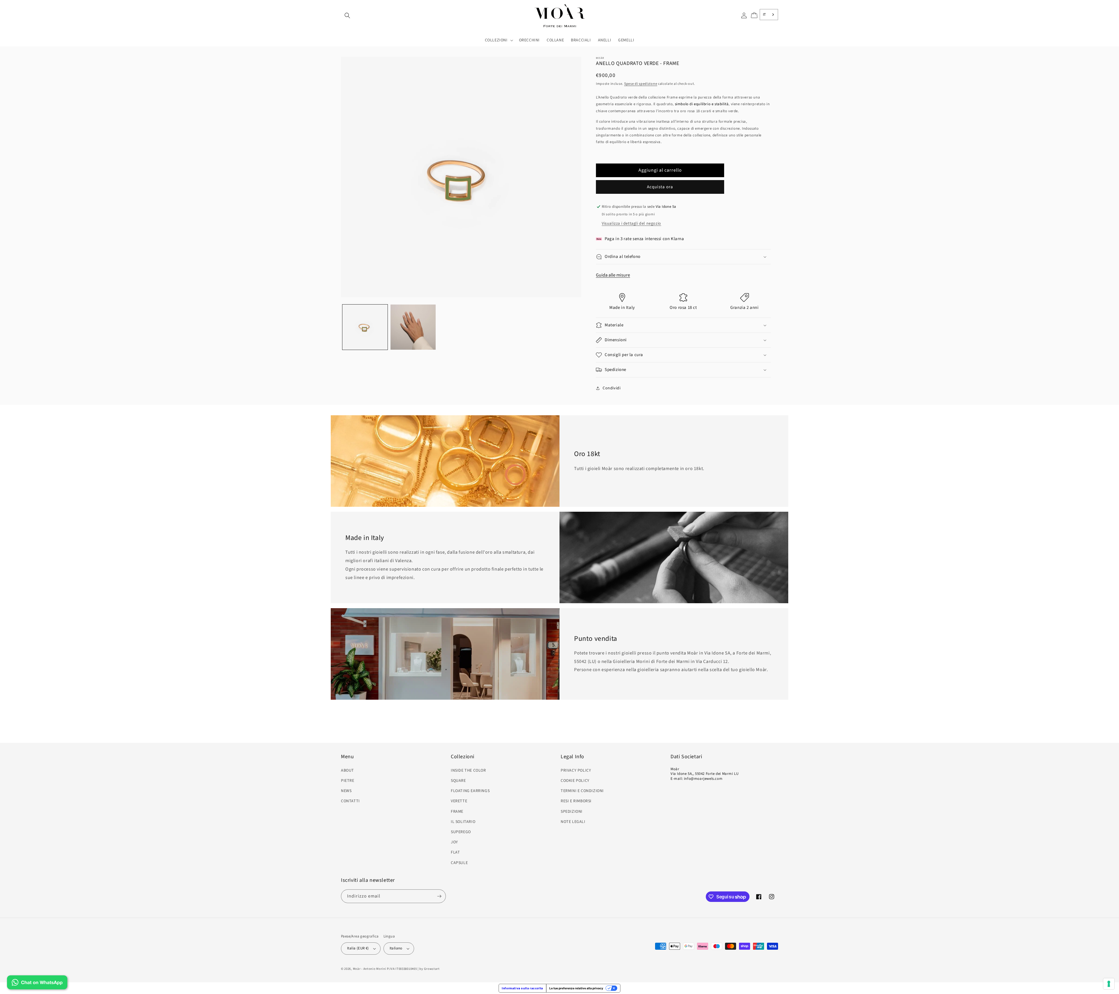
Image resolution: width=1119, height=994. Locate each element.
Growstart (432, 969)
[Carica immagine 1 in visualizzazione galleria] (365, 327)
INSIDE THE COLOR (468, 770)
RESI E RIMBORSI (576, 801)
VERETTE (459, 801)
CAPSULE (459, 863)
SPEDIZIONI (572, 811)
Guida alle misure (613, 275)
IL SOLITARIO (463, 822)
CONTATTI (350, 801)
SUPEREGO (461, 832)
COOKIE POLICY (575, 781)
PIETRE (347, 781)
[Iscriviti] (439, 896)
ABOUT (347, 770)
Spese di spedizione (640, 83)
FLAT (455, 852)
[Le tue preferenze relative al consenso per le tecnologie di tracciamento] (1108, 983)
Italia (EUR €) (358, 948)
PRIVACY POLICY (576, 770)
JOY (454, 842)
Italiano (396, 948)
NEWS (346, 791)
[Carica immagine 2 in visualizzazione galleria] (413, 327)
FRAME (457, 811)
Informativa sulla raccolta (522, 988)
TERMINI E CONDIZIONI (582, 791)
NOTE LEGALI (573, 822)
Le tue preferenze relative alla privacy (576, 988)
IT (764, 14)
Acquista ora (660, 187)
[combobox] (769, 14)
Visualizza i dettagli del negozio (631, 223)
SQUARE (458, 781)
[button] (347, 15)
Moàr (357, 969)
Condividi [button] (611, 388)
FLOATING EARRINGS (470, 791)
